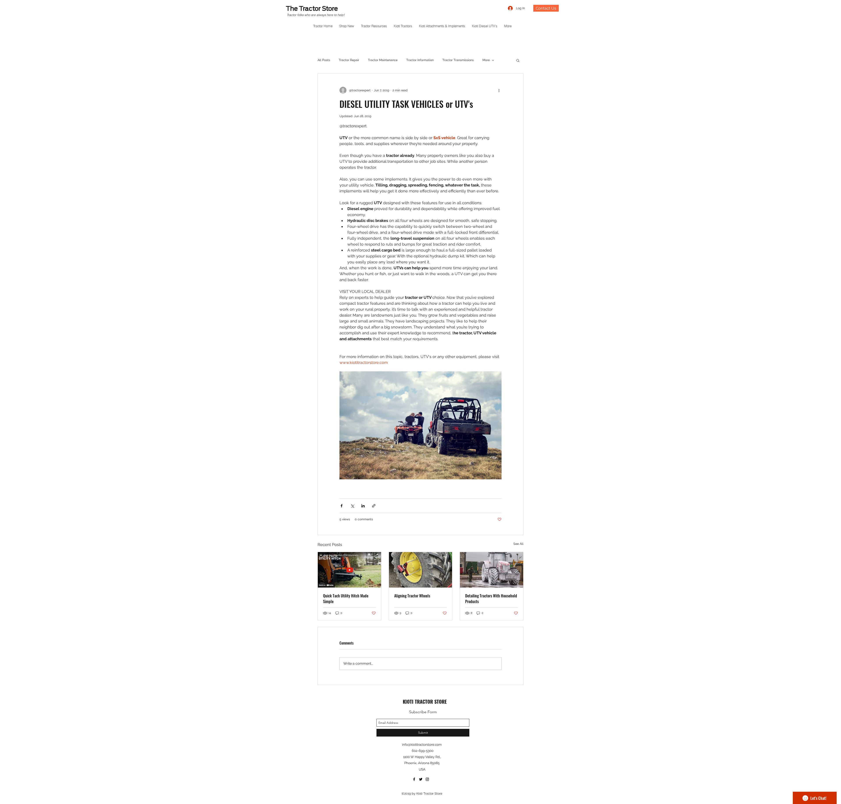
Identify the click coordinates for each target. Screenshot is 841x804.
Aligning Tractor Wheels (412, 596)
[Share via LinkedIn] (363, 506)
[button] (518, 60)
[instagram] (427, 779)
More (486, 60)
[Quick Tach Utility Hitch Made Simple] (349, 570)
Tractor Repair (349, 60)
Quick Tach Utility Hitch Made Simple (345, 598)
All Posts (324, 60)
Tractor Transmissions (458, 60)
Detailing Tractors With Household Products (491, 598)
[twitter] (421, 779)
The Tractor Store (312, 8)
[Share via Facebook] (341, 506)
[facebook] (414, 779)
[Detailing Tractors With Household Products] (491, 570)
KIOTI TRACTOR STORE (425, 701)
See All (518, 543)
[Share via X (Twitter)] (352, 506)
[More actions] (499, 90)
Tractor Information (420, 60)
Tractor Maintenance (383, 60)
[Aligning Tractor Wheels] (420, 570)
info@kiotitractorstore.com (422, 745)
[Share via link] (374, 506)
